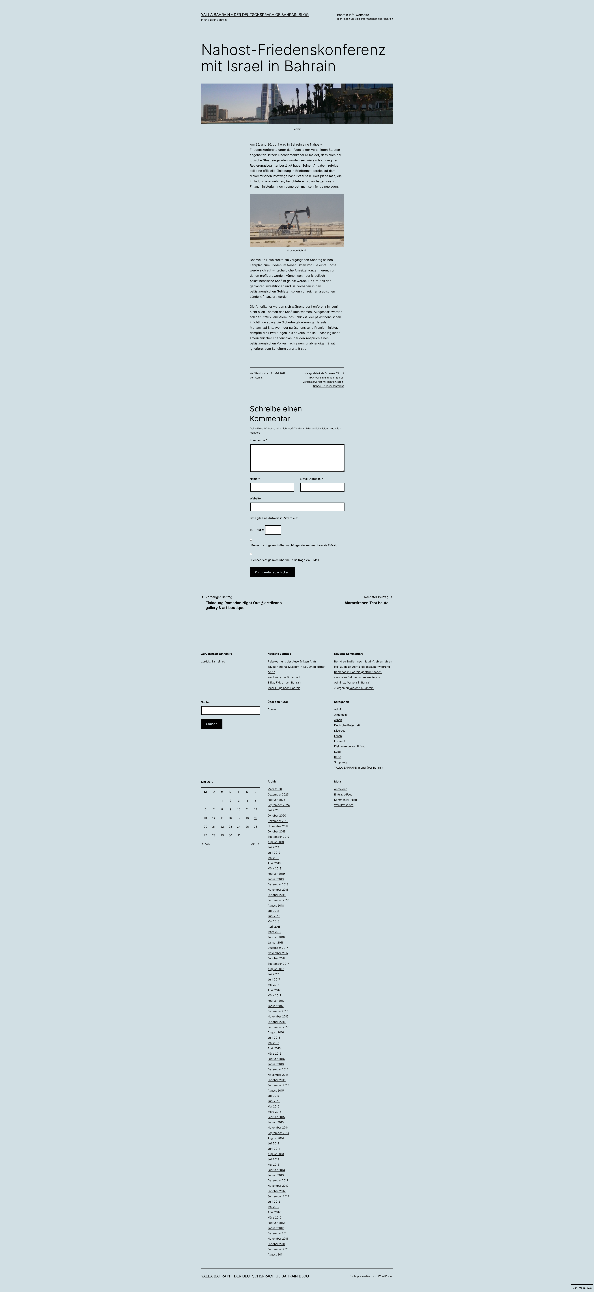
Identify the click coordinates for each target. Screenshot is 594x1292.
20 (205, 826)
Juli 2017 (273, 974)
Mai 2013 (273, 1164)
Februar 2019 (276, 873)
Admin (259, 377)
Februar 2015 (276, 1117)
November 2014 (278, 1127)
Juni (253, 843)
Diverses (330, 373)
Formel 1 (339, 741)
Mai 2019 (273, 858)
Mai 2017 (273, 984)
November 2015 (278, 1074)
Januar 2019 (276, 879)
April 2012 (274, 1212)
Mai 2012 (273, 1206)
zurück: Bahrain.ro (213, 661)
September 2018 (278, 900)
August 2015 (276, 1090)
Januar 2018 (276, 942)
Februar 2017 (276, 1000)
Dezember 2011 (278, 1233)
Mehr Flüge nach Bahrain (284, 688)
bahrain (331, 381)
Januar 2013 (276, 1175)
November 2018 (278, 889)
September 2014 (278, 1133)
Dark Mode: (579, 1287)
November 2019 (278, 826)
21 (213, 826)
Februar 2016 (276, 1058)
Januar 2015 (276, 1122)
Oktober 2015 (277, 1080)
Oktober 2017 (276, 958)
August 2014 (276, 1138)
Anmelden (340, 789)
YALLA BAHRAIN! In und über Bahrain (358, 767)
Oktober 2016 (277, 1021)
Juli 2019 (273, 847)
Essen (338, 735)
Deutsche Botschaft (347, 725)
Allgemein (340, 714)
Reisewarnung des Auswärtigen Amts (292, 661)
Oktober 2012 (277, 1191)
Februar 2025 (276, 799)
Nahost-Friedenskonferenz (328, 385)
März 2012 (274, 1217)
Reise (337, 757)
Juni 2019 (274, 852)
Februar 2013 (276, 1170)
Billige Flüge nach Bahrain (284, 682)
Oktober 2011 (276, 1244)
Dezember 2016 (278, 1011)
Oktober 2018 (277, 894)
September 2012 (278, 1196)
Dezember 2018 (278, 884)
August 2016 (276, 1032)
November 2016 (278, 1016)
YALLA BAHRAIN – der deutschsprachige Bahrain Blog (255, 1276)
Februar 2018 (276, 937)
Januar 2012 (276, 1228)
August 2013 (276, 1154)
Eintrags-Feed (343, 794)
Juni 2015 (274, 1101)
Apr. (207, 843)
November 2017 (278, 953)
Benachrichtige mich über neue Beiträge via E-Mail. (285, 560)
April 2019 (274, 863)
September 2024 (279, 805)
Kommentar (258, 440)
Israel (340, 381)
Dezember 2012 (278, 1180)
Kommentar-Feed (345, 799)
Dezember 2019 (278, 821)
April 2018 (274, 926)
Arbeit (338, 720)
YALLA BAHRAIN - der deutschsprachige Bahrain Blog (255, 14)
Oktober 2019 (277, 831)
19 (255, 818)
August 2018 (276, 905)
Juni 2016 (274, 1037)
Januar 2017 (276, 1006)
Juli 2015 (273, 1095)
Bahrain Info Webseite (365, 16)
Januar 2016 (276, 1064)
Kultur (338, 751)
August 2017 (276, 969)
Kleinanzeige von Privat (349, 746)
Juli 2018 (273, 910)
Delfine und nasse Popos (364, 677)
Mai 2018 (273, 921)
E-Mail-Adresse (311, 478)
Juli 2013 (273, 1159)
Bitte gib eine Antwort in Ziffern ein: (274, 518)
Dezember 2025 (278, 794)
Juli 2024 (274, 810)
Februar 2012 (276, 1222)
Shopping (340, 762)
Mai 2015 (273, 1106)
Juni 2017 (274, 979)
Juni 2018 (274, 916)
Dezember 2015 (278, 1069)
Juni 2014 (274, 1148)
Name (255, 478)
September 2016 (278, 1027)
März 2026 (275, 789)
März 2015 (274, 1111)
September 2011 (278, 1249)
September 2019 (278, 836)
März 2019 (274, 868)
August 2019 (276, 842)
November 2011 (278, 1238)
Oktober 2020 (277, 815)
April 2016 (274, 1048)
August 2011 (275, 1254)
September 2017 (278, 963)
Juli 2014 (273, 1143)
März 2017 (274, 995)
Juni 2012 (274, 1201)
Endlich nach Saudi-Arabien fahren (369, 661)
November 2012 (278, 1185)
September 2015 (278, 1085)
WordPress (385, 1276)
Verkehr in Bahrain (359, 682)
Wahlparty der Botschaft (284, 677)
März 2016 (274, 1053)
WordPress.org (343, 805)
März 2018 (274, 931)
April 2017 (274, 990)
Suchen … (207, 702)
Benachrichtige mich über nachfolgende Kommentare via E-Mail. (294, 545)
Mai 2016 (273, 1043)
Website (255, 498)
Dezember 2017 (278, 947)
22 (222, 826)
